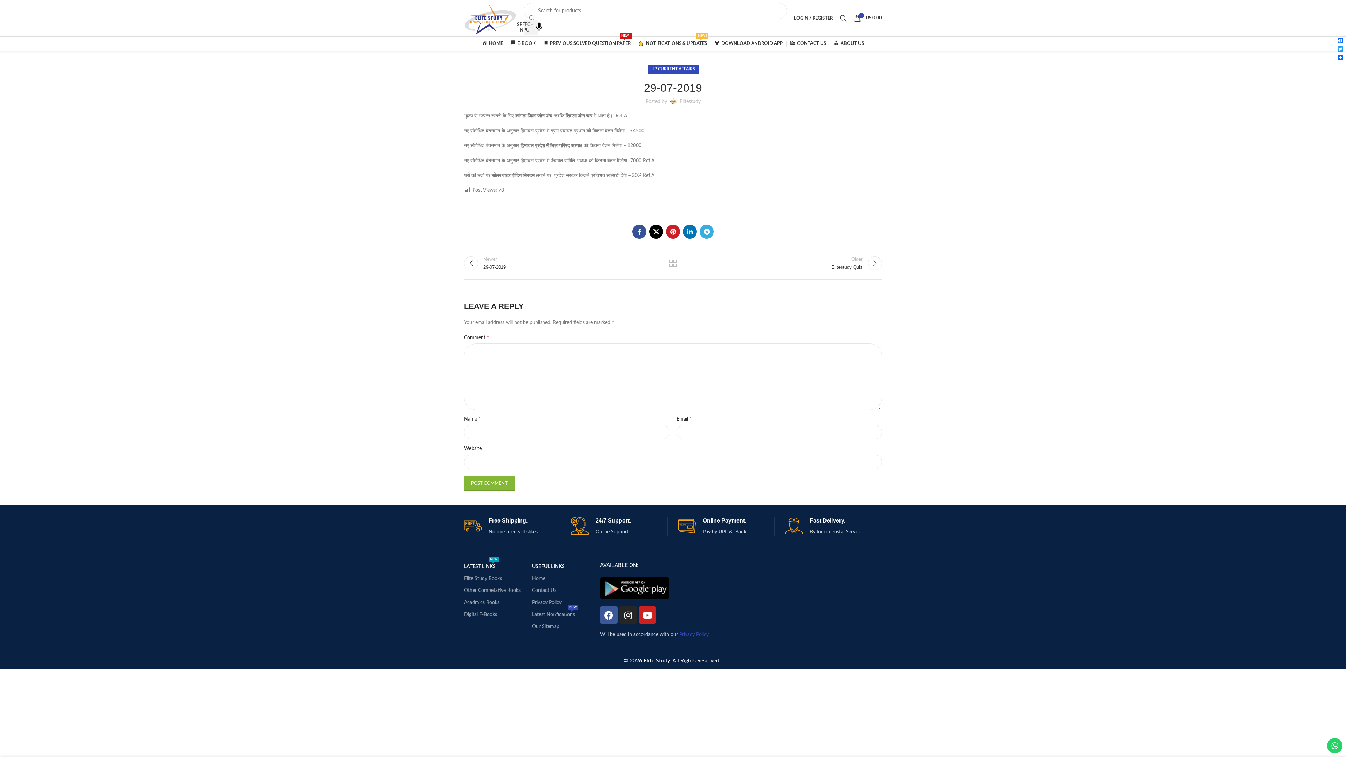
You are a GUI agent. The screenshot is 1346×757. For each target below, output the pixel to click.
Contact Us (544, 590)
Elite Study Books (483, 578)
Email (684, 419)
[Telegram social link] (707, 232)
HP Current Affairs (673, 69)
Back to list (673, 263)
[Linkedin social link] (690, 232)
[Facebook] (609, 615)
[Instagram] (628, 615)
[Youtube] (647, 615)
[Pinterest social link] (673, 232)
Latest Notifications (554, 613)
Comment (476, 337)
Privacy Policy (547, 602)
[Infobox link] (512, 526)
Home (538, 578)
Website (473, 448)
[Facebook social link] (639, 232)
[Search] (843, 18)
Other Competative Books (492, 590)
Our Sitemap (545, 626)
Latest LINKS (480, 565)
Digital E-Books (480, 614)
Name (472, 419)
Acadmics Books (481, 602)
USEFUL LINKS (548, 566)
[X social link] (656, 232)
